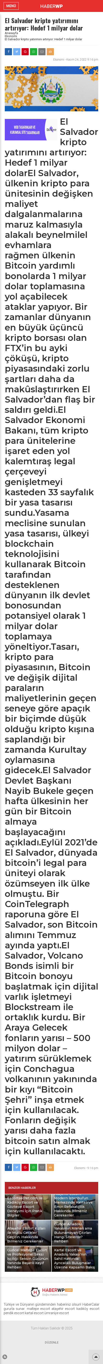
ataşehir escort (63, 1309)
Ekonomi (11, 36)
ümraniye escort (56, 1313)
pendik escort (14, 1313)
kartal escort (34, 1313)
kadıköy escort (87, 1309)
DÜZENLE (51, 1342)
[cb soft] (31, 139)
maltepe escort (38, 1309)
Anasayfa (11, 33)
